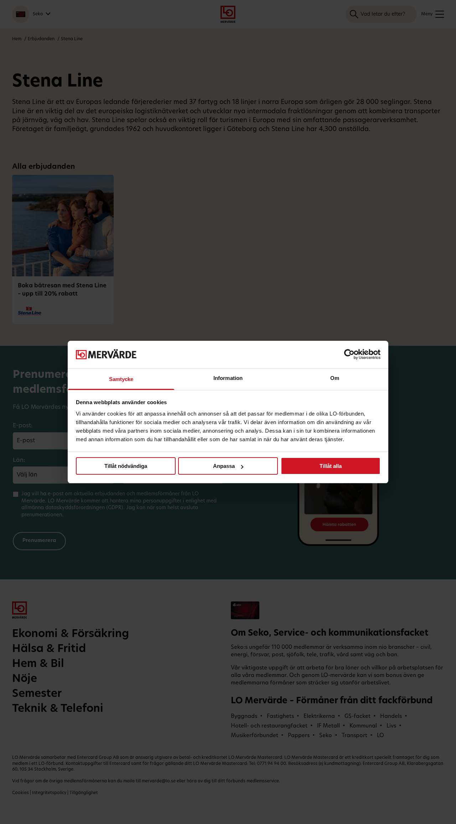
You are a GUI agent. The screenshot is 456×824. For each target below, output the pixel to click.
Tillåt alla (331, 466)
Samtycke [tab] (121, 379)
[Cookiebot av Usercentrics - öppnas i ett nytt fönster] (349, 354)
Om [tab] (334, 378)
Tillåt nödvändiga (125, 466)
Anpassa (224, 466)
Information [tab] (228, 378)
